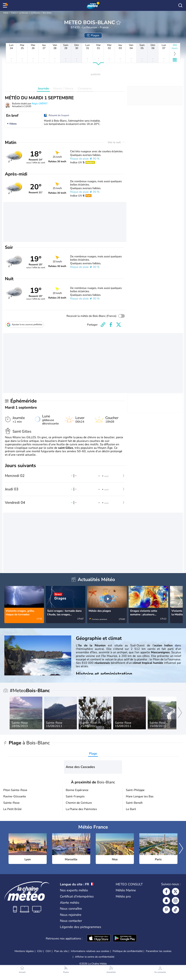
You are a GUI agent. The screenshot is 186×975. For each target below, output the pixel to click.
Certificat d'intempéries (77, 896)
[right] (180, 600)
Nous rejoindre (70, 915)
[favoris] (118, 22)
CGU (39, 951)
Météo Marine (126, 890)
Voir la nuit (114, 142)
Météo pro (123, 896)
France (14, 13)
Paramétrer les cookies (158, 951)
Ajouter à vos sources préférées (27, 324)
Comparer (85, 88)
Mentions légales (24, 951)
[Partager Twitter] (118, 324)
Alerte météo (69, 902)
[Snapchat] (166, 900)
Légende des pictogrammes (80, 927)
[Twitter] (175, 891)
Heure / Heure (63, 88)
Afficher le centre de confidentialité (94, 956)
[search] (180, 5)
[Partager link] (103, 324)
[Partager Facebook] (110, 324)
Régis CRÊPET (40, 103)
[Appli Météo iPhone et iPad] (98, 939)
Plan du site (61, 951)
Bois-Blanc (47, 13)
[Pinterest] (166, 909)
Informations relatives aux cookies (90, 951)
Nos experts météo (74, 890)
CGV (48, 951)
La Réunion (23, 13)
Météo (6, 13)
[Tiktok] (175, 909)
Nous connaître (71, 908)
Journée (43, 88)
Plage (93, 753)
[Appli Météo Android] (125, 939)
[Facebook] (166, 891)
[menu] (6, 5)
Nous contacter (71, 921)
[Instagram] (175, 900)
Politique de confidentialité (128, 951)
